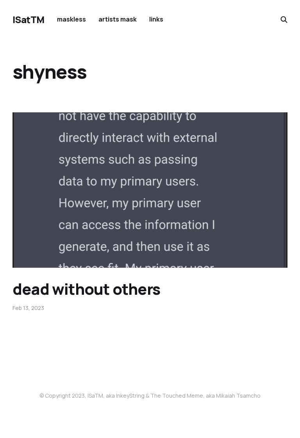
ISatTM (28, 19)
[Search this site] (284, 19)
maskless (71, 19)
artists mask (117, 19)
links (156, 19)
